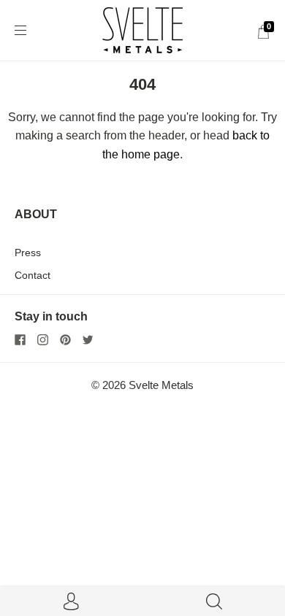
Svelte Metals (161, 385)
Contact (32, 275)
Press (28, 252)
